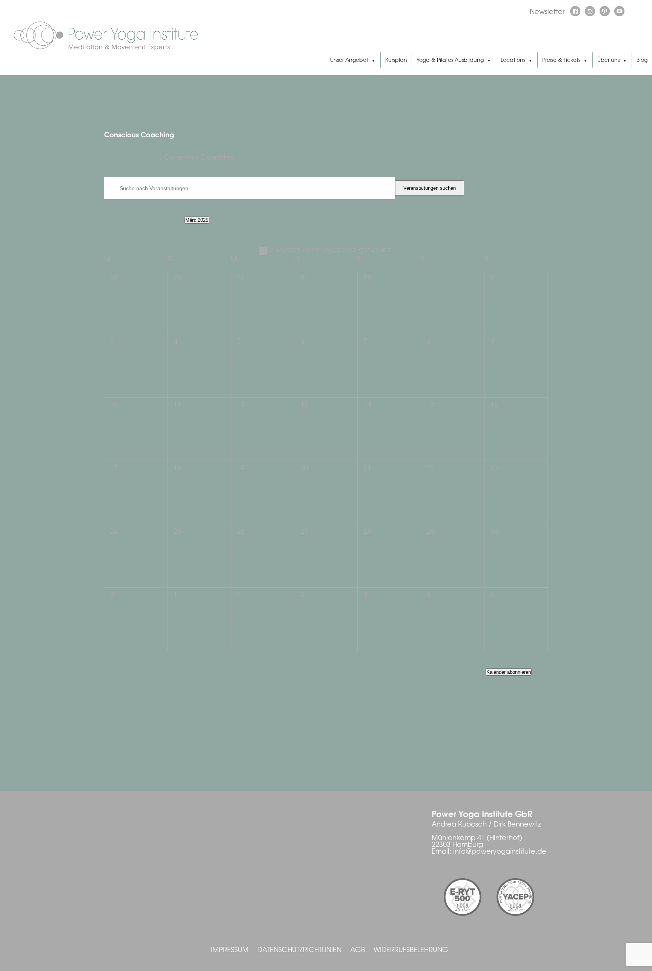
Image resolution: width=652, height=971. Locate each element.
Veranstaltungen (131, 158)
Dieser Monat (151, 220)
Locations (513, 60)
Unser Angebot (349, 60)
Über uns (608, 60)
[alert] (326, 251)
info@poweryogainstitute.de (499, 852)
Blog (642, 60)
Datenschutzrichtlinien (299, 950)
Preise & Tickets (561, 60)
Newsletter (547, 12)
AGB (357, 950)
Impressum (230, 950)
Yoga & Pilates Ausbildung (450, 60)
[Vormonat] (106, 220)
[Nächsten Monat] (116, 220)
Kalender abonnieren (508, 672)
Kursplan (396, 60)
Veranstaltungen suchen (429, 188)
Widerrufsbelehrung (411, 950)
